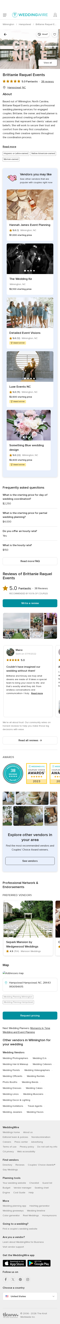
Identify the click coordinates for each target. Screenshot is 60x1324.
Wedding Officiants (12, 1076)
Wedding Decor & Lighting (16, 1100)
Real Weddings (31, 1215)
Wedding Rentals (36, 1076)
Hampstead (25, 24)
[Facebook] (6, 1279)
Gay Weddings (10, 1169)
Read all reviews (28, 740)
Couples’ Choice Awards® (41, 1164)
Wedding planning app (14, 1205)
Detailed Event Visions (24, 333)
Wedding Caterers (42, 1064)
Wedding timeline (36, 1210)
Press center (21, 1141)
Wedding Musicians (33, 1094)
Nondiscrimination (41, 1137)
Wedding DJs (39, 1058)
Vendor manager (22, 1187)
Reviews (20, 1164)
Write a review (30, 603)
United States (18, 1296)
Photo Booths (10, 1082)
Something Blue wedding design (26, 447)
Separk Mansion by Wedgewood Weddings (22, 944)
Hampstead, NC (17, 87)
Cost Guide (19, 1192)
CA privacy (8, 1151)
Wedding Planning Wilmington (18, 996)
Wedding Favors (35, 1112)
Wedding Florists (11, 1070)
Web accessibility (26, 1151)
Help (31, 1192)
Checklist (34, 1183)
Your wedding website (14, 1183)
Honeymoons (49, 1215)
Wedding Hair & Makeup (15, 1064)
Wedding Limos (11, 1094)
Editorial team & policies (15, 1137)
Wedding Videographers (37, 1070)
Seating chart (42, 1187)
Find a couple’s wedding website (20, 1228)
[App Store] (14, 1266)
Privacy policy (27, 1146)
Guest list (47, 1183)
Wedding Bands (30, 1082)
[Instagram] (28, 1279)
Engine (6, 1192)
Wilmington (9, 24)
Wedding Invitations (13, 1106)
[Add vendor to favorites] (54, 34)
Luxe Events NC (20, 386)
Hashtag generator (40, 1205)
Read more (9, 146)
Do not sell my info (47, 1146)
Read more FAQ (30, 561)
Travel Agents (35, 1106)
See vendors (30, 861)
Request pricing (30, 1015)
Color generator (11, 1215)
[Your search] (5, 34)
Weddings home (11, 1132)
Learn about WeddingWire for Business (23, 1242)
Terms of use (9, 1146)
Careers (7, 1141)
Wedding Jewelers (12, 1112)
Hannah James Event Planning (29, 225)
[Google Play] (39, 1266)
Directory (7, 1164)
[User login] (55, 15)
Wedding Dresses (12, 1088)
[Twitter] (13, 1279)
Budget (6, 1187)
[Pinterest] (20, 1279)
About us (28, 1132)
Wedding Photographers (15, 1058)
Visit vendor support (13, 1246)
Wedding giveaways (13, 1210)
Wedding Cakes (34, 1088)
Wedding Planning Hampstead (18, 1002)
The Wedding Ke (20, 279)
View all (48, 62)
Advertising (37, 1141)
